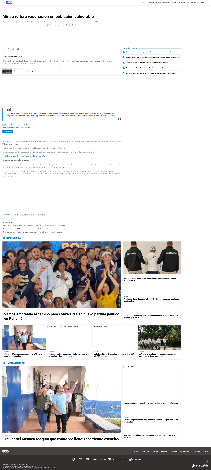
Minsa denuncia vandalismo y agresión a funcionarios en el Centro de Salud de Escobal (39, 71)
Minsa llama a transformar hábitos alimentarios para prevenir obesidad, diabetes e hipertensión (33, 226)
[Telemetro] (73, 460)
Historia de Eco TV (22, 464)
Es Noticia (150, 2)
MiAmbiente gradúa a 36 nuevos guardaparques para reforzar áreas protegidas (158, 355)
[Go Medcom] (102, 460)
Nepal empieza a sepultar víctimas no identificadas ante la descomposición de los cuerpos (153, 57)
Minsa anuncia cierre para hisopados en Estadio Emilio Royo (26, 156)
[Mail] (18, 49)
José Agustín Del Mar (9, 322)
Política (174, 2)
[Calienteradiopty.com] (120, 459)
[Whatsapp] (13, 49)
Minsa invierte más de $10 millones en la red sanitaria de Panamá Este (25, 229)
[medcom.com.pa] (137, 460)
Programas (194, 2)
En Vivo (203, 2)
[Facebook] (4, 49)
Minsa (16, 214)
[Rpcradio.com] (109, 460)
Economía (159, 2)
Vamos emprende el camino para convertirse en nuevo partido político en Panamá (150, 52)
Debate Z (142, 2)
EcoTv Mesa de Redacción (13, 56)
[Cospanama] (95, 460)
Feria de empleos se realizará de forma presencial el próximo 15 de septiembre (69, 355)
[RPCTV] (80, 460)
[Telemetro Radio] (130, 460)
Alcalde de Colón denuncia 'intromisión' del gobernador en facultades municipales (150, 73)
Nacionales (166, 2)
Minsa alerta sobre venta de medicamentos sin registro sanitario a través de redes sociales (32, 232)
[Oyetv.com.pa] (87, 460)
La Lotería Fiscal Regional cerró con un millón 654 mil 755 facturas (151, 403)
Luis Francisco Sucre (28, 214)
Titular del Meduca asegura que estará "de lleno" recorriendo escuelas (147, 62)
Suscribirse (8, 131)
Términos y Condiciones (9, 464)
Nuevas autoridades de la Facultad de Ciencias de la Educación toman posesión (149, 68)
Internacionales (184, 2)
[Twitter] (8, 49)
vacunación (41, 214)
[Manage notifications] (207, 461)
